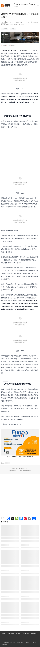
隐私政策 (26, 634)
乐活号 (18, 634)
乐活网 (3, 634)
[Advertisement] (19, 148)
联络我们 (11, 634)
